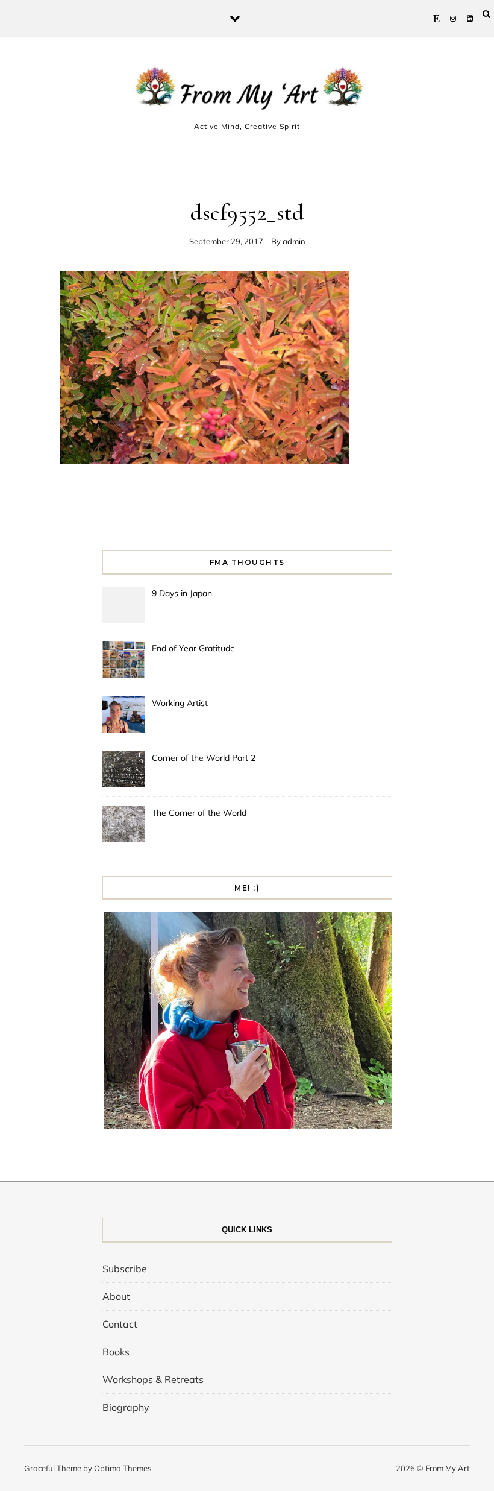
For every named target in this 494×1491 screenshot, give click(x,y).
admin (294, 241)
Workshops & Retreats (153, 1379)
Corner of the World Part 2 (203, 757)
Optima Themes (122, 1468)
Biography (125, 1407)
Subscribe (124, 1268)
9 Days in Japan (182, 593)
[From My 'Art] (247, 91)
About (116, 1296)
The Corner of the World (199, 812)
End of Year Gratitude (193, 648)
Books (116, 1352)
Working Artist (180, 703)
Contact (119, 1324)
